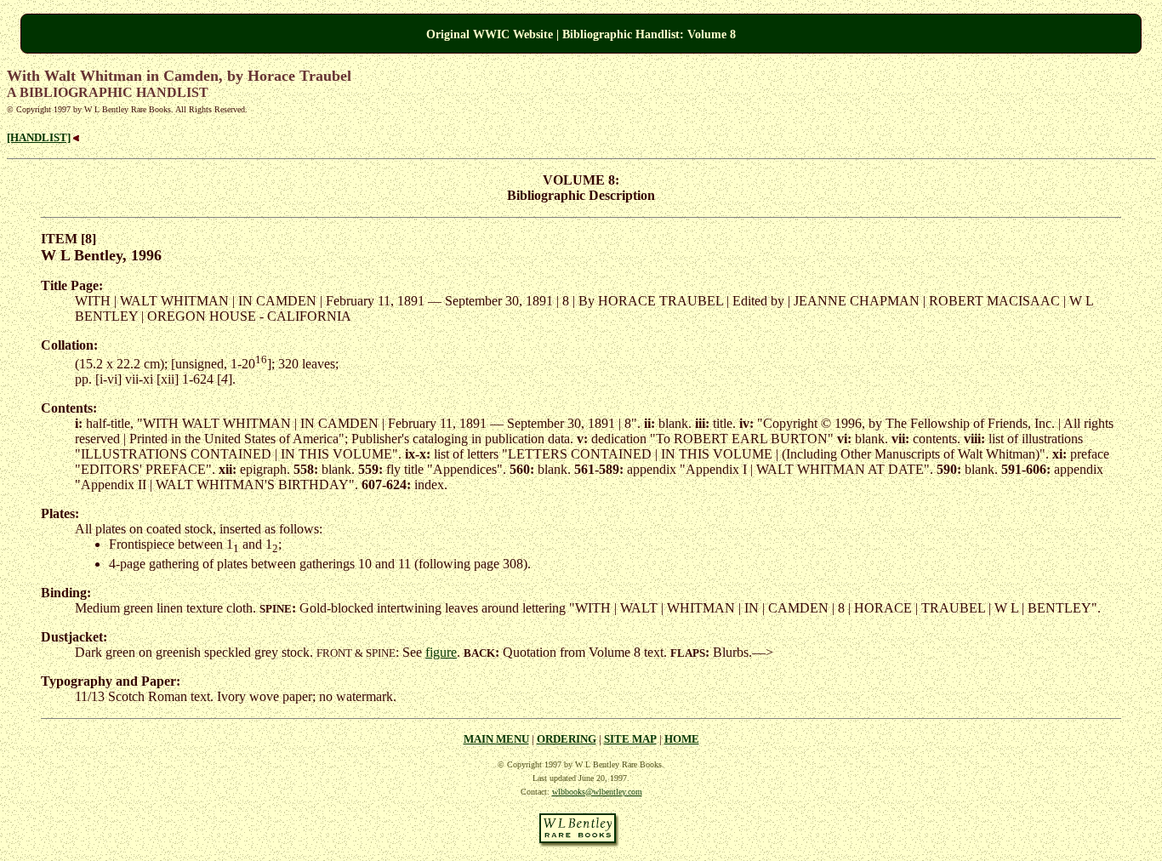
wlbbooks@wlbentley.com (597, 791)
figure (441, 652)
